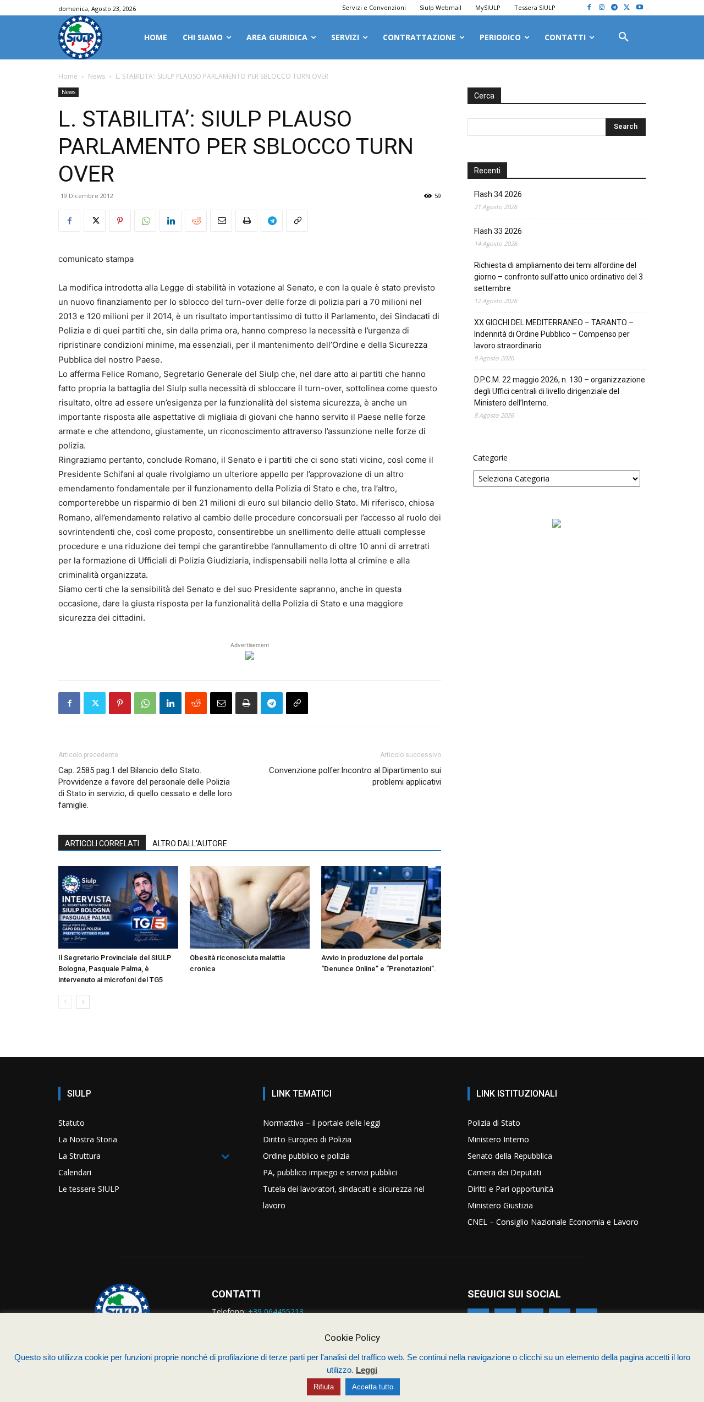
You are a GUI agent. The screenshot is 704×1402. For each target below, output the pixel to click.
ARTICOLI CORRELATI (102, 843)
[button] (624, 37)
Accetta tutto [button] (372, 1387)
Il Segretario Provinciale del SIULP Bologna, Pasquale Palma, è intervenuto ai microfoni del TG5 (115, 969)
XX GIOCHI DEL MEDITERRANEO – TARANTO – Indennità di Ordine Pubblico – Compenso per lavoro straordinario (554, 334)
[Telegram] (614, 8)
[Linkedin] (171, 221)
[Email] (221, 221)
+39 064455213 (276, 1311)
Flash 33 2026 (498, 231)
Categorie (490, 457)
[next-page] (83, 1002)
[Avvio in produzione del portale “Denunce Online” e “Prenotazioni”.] (381, 907)
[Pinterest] (120, 221)
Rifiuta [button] (324, 1387)
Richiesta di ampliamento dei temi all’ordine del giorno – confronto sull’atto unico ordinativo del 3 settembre (558, 277)
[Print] (246, 221)
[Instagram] (602, 8)
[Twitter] (626, 8)
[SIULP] (80, 37)
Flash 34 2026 (498, 194)
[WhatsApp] (145, 221)
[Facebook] (589, 8)
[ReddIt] (196, 221)
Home (68, 76)
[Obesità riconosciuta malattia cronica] (250, 907)
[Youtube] (639, 8)
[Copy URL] (297, 221)
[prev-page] (65, 1002)
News (96, 76)
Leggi (366, 1369)
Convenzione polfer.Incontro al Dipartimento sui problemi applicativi (355, 776)
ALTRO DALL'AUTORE (189, 843)
